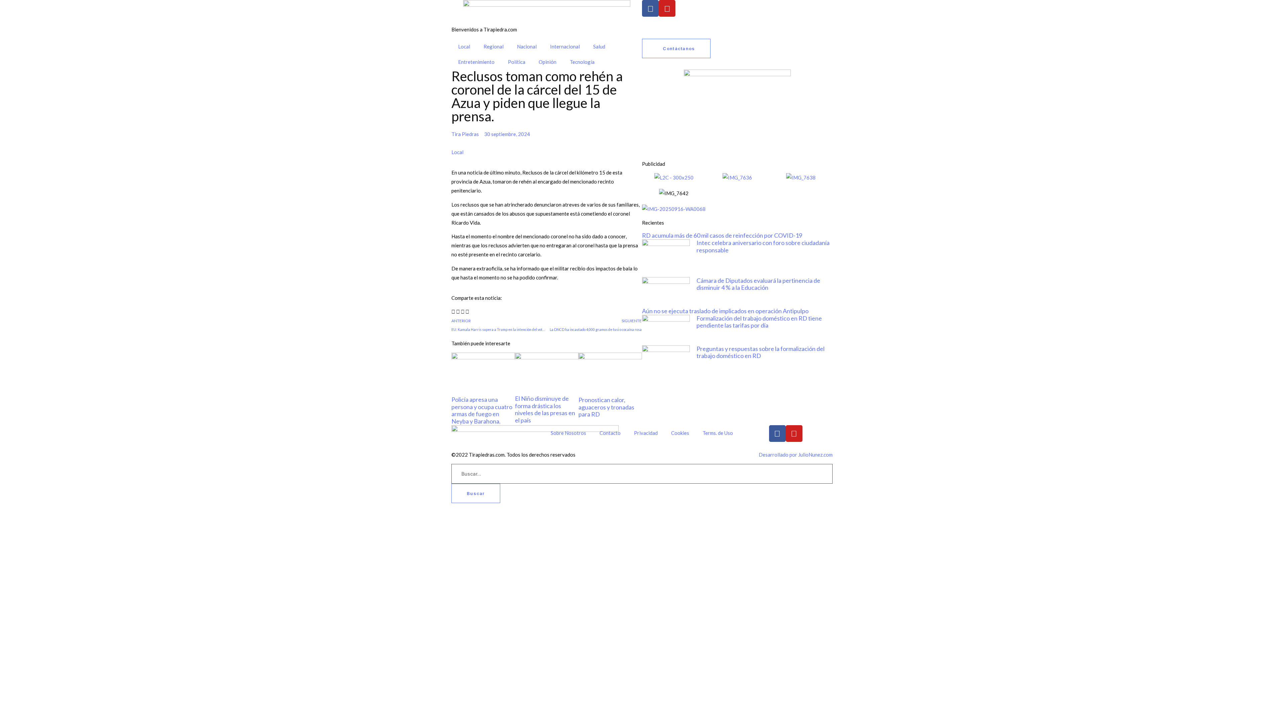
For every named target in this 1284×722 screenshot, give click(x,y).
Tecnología (582, 62)
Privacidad (646, 433)
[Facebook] (650, 8)
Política (516, 62)
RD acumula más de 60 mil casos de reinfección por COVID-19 (722, 235)
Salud (599, 46)
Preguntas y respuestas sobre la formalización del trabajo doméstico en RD (761, 352)
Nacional (527, 46)
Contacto (610, 433)
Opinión (547, 62)
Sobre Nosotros (568, 433)
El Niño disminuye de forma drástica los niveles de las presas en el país (545, 409)
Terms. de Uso (718, 433)
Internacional (565, 46)
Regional (494, 46)
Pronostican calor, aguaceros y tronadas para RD (606, 407)
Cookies (680, 433)
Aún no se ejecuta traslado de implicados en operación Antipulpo (725, 311)
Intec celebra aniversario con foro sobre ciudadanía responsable (763, 246)
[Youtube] (667, 8)
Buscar (476, 493)
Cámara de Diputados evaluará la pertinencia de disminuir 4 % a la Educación (758, 284)
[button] (453, 311)
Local (464, 46)
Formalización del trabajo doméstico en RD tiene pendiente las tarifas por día (759, 322)
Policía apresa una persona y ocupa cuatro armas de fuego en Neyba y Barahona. (481, 410)
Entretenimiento (476, 62)
